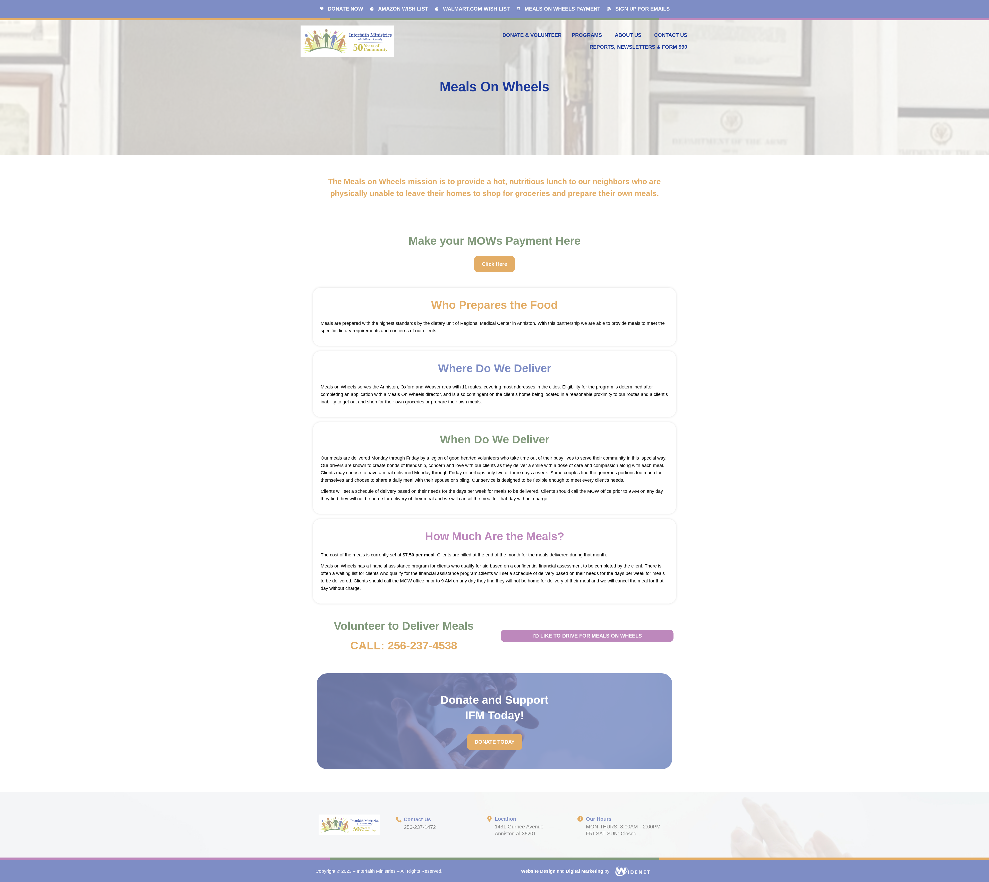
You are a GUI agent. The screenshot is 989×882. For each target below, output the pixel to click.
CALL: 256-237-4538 (403, 645)
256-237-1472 (420, 827)
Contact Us (670, 35)
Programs (587, 35)
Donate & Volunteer (531, 35)
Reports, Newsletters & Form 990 (638, 47)
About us (628, 35)
